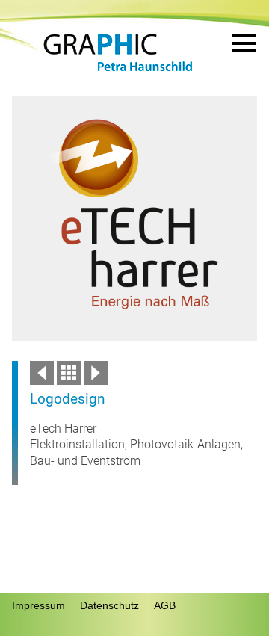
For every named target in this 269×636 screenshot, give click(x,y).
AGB (165, 605)
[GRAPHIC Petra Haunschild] (118, 71)
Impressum (38, 605)
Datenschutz (109, 605)
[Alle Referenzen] (69, 381)
